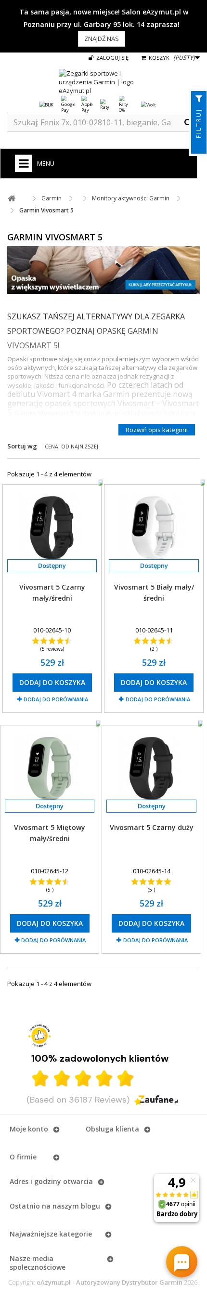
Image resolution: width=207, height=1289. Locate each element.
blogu (90, 1205)
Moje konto (29, 1128)
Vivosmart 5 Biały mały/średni (154, 592)
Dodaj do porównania (56, 699)
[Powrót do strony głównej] (11, 199)
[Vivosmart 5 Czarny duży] (151, 768)
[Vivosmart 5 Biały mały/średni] (153, 527)
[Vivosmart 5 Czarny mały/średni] (52, 527)
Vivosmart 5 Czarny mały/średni (52, 592)
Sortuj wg (22, 446)
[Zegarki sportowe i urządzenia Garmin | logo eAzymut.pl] (103, 82)
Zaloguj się (112, 57)
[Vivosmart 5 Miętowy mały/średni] (49, 768)
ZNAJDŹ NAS (101, 38)
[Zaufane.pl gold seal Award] (39, 1036)
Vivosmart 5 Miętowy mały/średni (49, 833)
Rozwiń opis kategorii (157, 429)
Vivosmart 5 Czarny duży (151, 827)
